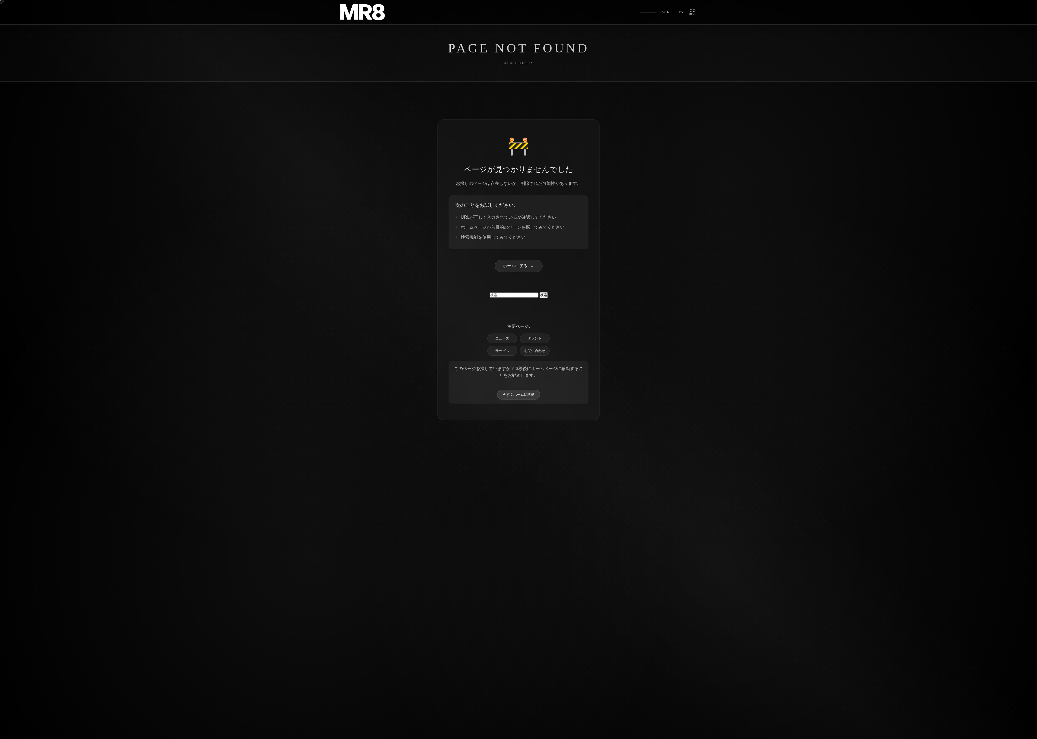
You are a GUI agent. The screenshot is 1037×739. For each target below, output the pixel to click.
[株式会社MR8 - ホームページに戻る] (362, 12)
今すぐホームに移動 (518, 394)
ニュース (502, 338)
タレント (535, 338)
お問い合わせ (534, 351)
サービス (502, 351)
